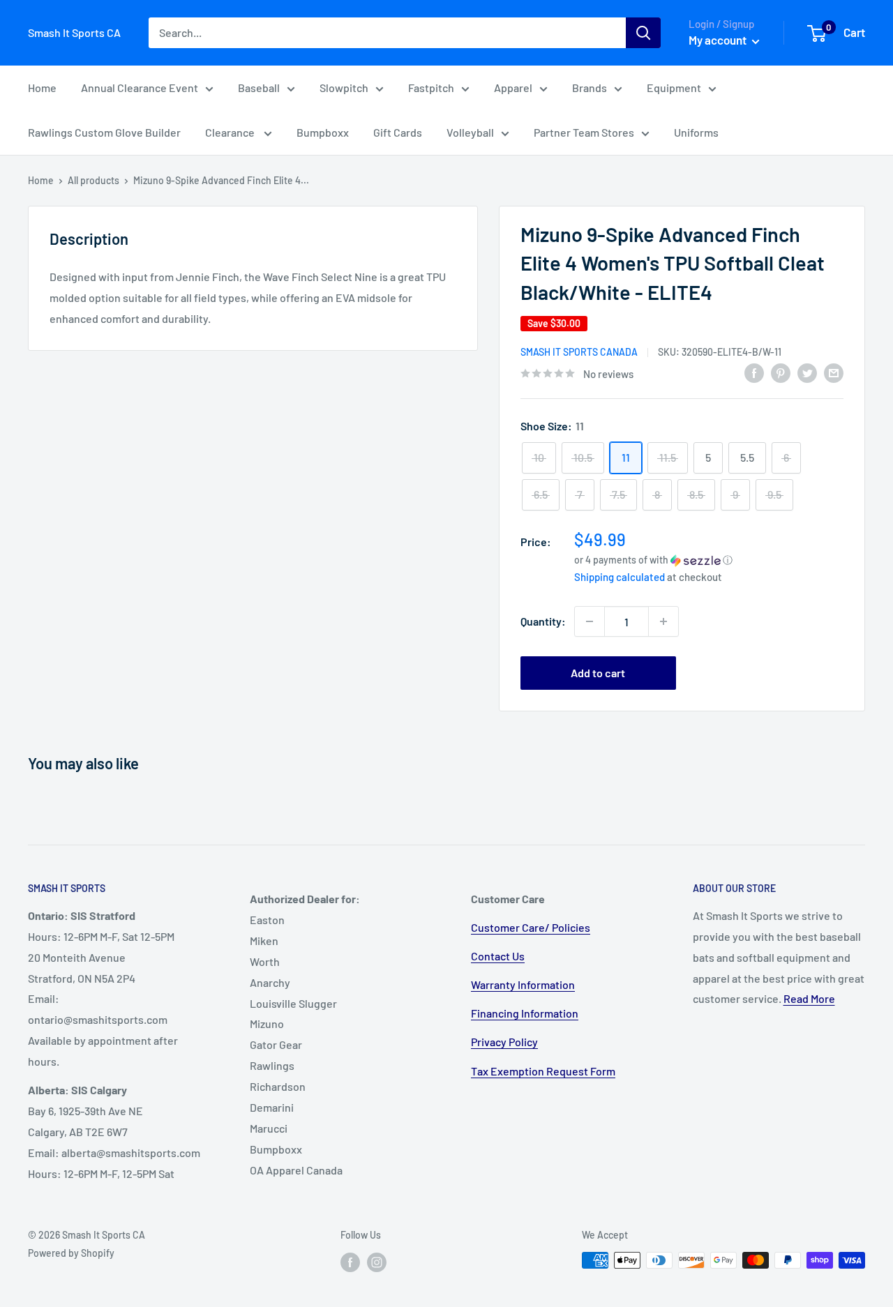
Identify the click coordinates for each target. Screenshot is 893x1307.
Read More (809, 998)
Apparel (513, 87)
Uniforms (696, 132)
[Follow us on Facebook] (350, 1261)
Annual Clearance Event (139, 87)
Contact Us (498, 955)
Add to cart (598, 672)
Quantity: (543, 621)
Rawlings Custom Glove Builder (104, 132)
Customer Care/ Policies (530, 927)
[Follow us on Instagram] (377, 1261)
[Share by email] (833, 373)
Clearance (231, 132)
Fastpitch (431, 87)
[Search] (643, 32)
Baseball (259, 87)
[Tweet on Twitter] (807, 373)
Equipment (674, 87)
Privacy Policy (504, 1041)
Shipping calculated (619, 577)
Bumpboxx (323, 132)
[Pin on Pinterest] (780, 373)
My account (719, 40)
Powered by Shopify (71, 1253)
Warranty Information (523, 984)
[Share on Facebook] (754, 373)
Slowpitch (344, 87)
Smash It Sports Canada (579, 352)
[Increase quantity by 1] (663, 621)
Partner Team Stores (584, 132)
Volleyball (470, 132)
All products (93, 180)
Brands (589, 87)
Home (42, 87)
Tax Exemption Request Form (543, 1071)
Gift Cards (397, 132)
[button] (708, 559)
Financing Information (524, 1013)
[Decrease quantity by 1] (589, 621)
